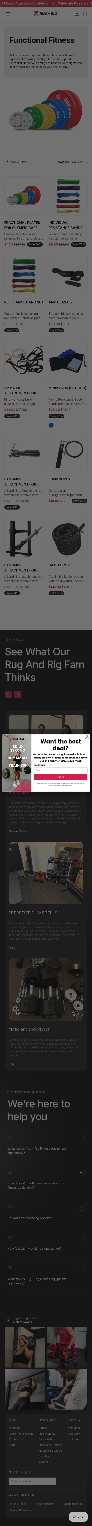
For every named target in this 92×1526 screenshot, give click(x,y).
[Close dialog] (87, 737)
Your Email (39, 765)
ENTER (60, 776)
